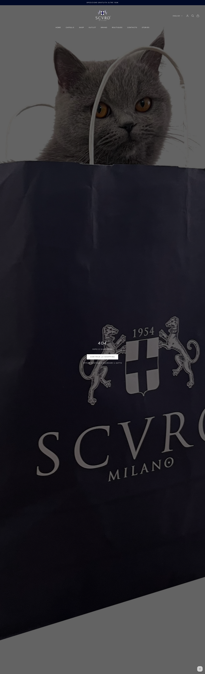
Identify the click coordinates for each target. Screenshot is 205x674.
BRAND (104, 27)
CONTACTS (132, 27)
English (176, 16)
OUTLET (92, 27)
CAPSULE (70, 27)
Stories (145, 27)
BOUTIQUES (117, 27)
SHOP (81, 27)
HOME (58, 27)
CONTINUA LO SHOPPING (102, 357)
